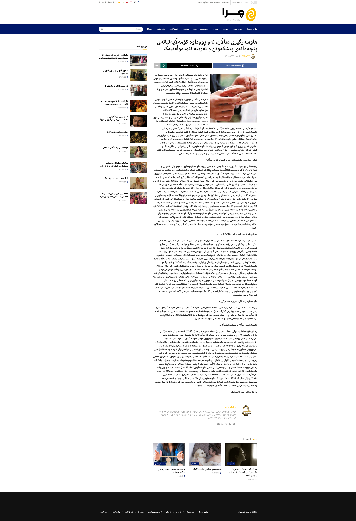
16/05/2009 (229, 56)
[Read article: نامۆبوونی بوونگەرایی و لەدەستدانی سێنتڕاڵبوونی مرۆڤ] (138, 121)
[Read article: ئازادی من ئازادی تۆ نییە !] (138, 183)
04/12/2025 (252, 479)
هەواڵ (215, 29)
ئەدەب (225, 29)
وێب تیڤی (161, 29)
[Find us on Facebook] (138, 2)
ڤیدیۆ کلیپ (174, 29)
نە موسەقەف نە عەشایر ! (116, 86)
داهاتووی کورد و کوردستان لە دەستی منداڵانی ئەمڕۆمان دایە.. (113, 56)
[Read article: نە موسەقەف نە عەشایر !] (138, 90)
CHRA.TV (246, 56)
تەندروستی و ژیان (200, 29)
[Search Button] (101, 29)
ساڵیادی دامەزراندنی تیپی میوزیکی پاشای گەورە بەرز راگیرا (114, 164)
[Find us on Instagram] (131, 2)
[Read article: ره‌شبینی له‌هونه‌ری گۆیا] (138, 137)
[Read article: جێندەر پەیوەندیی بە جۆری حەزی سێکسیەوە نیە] (169, 454)
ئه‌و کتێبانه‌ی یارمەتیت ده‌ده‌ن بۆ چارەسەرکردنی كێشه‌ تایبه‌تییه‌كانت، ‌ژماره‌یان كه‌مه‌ (243, 472)
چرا (251, 512)
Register (102, 2)
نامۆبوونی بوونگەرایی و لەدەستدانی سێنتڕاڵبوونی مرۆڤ (113, 118)
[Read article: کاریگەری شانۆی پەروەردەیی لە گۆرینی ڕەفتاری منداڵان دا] (138, 106)
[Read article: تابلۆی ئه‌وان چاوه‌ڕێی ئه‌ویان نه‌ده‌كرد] (138, 75)
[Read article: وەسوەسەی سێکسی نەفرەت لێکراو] (205, 454)
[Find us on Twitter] (135, 2)
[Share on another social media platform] (157, 65)
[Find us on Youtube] (127, 2)
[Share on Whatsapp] (163, 65)
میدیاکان (149, 29)
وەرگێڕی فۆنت (203, 2)
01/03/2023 (216, 473)
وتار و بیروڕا (252, 29)
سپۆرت (186, 29)
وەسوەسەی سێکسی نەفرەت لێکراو (207, 469)
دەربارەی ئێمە (215, 2)
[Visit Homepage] (239, 14)
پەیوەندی (225, 2)
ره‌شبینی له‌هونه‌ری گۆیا (117, 132)
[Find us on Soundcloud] (119, 2)
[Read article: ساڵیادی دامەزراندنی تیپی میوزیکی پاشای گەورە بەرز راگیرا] (138, 168)
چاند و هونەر (238, 29)
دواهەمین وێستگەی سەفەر (115, 147)
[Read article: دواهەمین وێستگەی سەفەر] (138, 152)
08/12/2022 (179, 476)
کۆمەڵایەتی (194, 463)
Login (110, 2)
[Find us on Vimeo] (123, 2)
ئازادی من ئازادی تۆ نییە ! (116, 178)
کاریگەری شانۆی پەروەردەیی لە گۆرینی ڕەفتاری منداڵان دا (114, 102)
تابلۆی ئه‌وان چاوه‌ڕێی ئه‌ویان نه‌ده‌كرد (115, 72)
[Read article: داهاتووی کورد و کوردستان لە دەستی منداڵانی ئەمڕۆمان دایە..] (138, 60)
